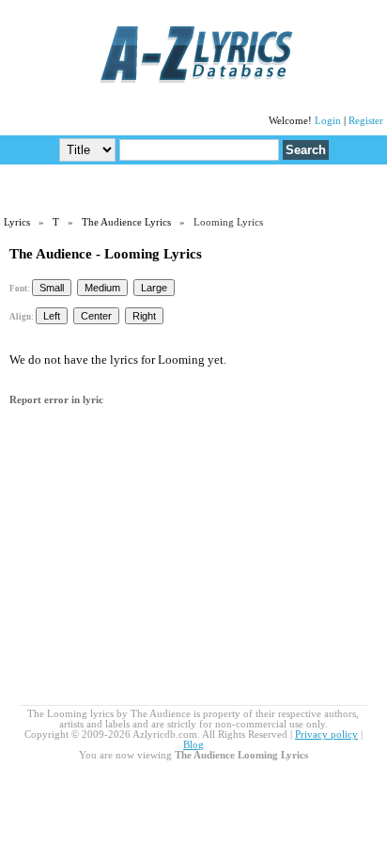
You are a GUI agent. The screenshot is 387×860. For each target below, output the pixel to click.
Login (328, 121)
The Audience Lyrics (126, 222)
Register (365, 121)
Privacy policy (326, 734)
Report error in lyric (56, 400)
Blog (193, 745)
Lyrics (17, 222)
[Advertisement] (193, 188)
